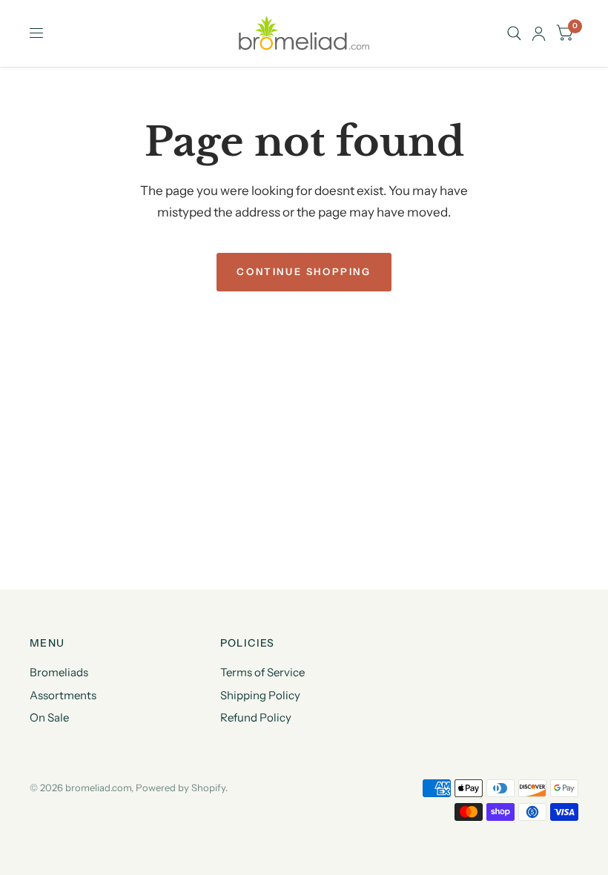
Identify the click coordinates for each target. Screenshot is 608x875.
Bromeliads (59, 672)
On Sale (49, 717)
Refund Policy (255, 717)
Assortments (63, 695)
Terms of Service (262, 672)
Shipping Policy (260, 695)
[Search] (514, 33)
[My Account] (538, 33)
